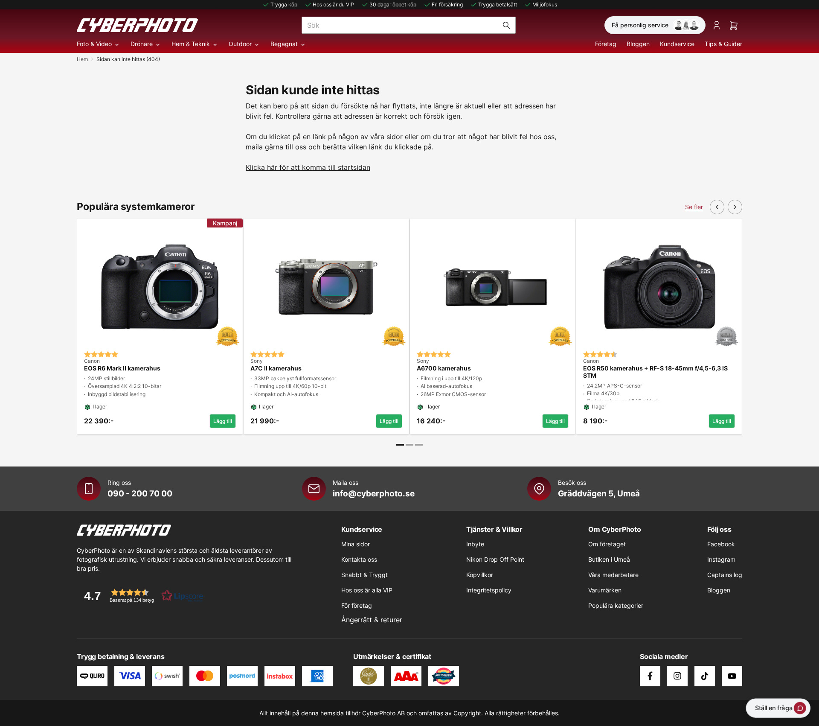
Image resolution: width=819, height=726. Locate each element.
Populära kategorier (615, 605)
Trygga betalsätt (497, 4)
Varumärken (605, 590)
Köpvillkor (479, 574)
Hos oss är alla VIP (366, 590)
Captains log (724, 574)
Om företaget (607, 544)
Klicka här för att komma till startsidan (308, 167)
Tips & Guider (723, 43)
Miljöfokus (544, 4)
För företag (356, 605)
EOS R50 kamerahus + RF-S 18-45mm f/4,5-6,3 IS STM (655, 372)
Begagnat (284, 43)
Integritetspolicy (488, 590)
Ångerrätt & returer (371, 619)
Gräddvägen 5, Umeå (599, 493)
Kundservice (677, 43)
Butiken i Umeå (609, 559)
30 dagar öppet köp (392, 4)
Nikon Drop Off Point (495, 559)
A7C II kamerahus (276, 368)
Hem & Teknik (190, 43)
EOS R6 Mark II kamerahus (122, 368)
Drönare (142, 43)
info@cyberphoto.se (374, 493)
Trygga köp (283, 4)
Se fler (694, 206)
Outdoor (240, 43)
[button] (141, 595)
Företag (605, 43)
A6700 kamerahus (444, 368)
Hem (82, 59)
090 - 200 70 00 (139, 493)
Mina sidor (355, 544)
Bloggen (638, 43)
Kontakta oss (359, 559)
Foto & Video (94, 43)
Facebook (721, 544)
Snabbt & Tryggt (364, 574)
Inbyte (475, 544)
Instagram (721, 559)
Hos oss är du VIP (333, 4)
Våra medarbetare (613, 574)
